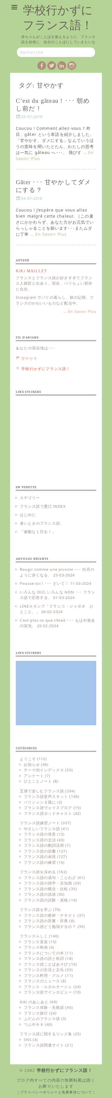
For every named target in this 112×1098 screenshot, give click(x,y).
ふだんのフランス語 (42, 1018)
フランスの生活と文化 (44, 969)
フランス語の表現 (40, 856)
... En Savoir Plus (79, 311)
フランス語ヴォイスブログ (48, 807)
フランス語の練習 (40, 862)
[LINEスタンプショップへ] (56, 432)
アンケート (34, 775)
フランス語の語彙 (40, 851)
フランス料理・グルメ (44, 975)
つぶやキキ (34, 1024)
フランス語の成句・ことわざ (50, 877)
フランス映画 (36, 947)
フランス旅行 (36, 1013)
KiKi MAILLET (31, 271)
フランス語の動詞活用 (44, 845)
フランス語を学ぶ (36, 909)
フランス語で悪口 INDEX (43, 506)
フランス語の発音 (40, 834)
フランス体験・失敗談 (44, 1007)
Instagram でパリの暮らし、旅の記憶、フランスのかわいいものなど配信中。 (55, 300)
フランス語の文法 (40, 839)
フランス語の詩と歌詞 (44, 958)
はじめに (28, 514)
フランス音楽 (36, 941)
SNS (28, 1039)
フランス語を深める (38, 871)
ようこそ (28, 758)
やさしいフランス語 (42, 828)
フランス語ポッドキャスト (48, 813)
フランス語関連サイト (44, 1045)
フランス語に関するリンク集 (46, 1033)
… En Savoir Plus (48, 234)
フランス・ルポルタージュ (48, 986)
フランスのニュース (42, 980)
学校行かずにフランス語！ (64, 1070)
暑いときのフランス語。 (42, 523)
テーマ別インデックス (44, 769)
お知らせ (32, 764)
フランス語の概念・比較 (46, 888)
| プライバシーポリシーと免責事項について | (56, 1092)
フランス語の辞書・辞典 (46, 920)
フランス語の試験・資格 (46, 900)
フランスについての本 (44, 953)
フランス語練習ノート (40, 822)
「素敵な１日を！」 (38, 531)
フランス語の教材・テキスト (50, 915)
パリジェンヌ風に (40, 802)
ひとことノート (38, 781)
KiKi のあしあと (34, 1001)
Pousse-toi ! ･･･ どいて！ (44, 583)
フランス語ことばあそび (46, 964)
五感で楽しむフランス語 (42, 790)
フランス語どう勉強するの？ (50, 926)
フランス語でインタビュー (48, 992)
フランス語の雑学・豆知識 (48, 883)
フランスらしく (34, 936)
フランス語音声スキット (46, 796)
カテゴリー (30, 497)
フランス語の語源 (40, 894)
